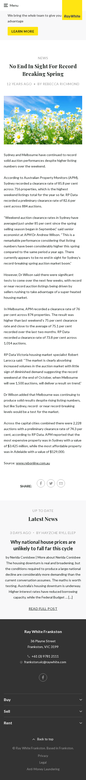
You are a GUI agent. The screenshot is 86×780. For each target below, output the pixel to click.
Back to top (45, 739)
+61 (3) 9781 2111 (45, 656)
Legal (43, 762)
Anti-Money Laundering (43, 769)
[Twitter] (51, 483)
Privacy (43, 756)
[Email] (61, 483)
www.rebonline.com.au (33, 463)
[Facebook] (41, 483)
